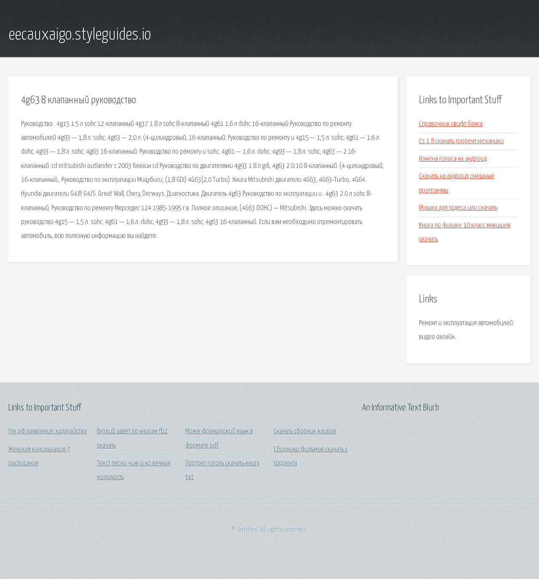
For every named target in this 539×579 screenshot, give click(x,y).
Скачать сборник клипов (305, 431)
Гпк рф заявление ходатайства (47, 431)
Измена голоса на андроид (453, 159)
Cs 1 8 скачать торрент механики (461, 141)
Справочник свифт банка (451, 124)
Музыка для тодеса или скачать (458, 207)
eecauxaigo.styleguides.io (79, 35)
